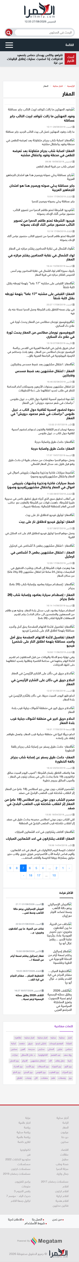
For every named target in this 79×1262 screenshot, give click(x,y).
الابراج (24, 1060)
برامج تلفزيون (22, 1181)
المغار (65, 1127)
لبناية (13, 1043)
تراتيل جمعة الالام (20, 1201)
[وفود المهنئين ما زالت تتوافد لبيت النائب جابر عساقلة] (41, 111)
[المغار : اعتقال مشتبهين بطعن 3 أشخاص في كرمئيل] (42, 547)
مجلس (69, 1049)
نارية (70, 1060)
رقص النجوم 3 (22, 1191)
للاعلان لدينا (15, 1219)
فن (28, 1154)
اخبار (70, 1037)
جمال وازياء (62, 1174)
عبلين (59, 1049)
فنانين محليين (60, 1205)
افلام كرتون (61, 1191)
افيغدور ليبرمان (56, 1043)
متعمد (22, 1043)
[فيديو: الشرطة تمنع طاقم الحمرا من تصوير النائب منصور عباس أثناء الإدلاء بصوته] (40, 213)
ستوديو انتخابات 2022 (17, 1159)
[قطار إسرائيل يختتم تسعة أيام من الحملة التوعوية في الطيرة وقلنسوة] (59, 957)
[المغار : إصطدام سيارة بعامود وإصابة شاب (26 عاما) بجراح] (40, 587)
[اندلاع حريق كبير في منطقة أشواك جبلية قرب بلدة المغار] (40, 711)
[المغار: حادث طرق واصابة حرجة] (55, 443)
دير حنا (64, 1137)
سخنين (14, 1049)
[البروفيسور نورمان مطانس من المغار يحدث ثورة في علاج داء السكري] (40, 325)
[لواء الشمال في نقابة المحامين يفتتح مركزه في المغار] (42, 250)
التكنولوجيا (43, 1054)
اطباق (19, 1077)
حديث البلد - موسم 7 (18, 1196)
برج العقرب (54, 1072)
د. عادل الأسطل (28, 1054)
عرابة (27, 1118)
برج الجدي (28, 1072)
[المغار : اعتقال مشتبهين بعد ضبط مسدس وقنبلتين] (43, 366)
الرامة (65, 1123)
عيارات (15, 1054)
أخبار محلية (62, 1118)
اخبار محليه (29, 1037)
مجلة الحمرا (62, 1169)
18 (30, 875)
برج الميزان (67, 1072)
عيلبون (64, 1132)
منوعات (26, 1186)
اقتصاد (64, 1150)
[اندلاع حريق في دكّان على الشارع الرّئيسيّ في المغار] (43, 674)
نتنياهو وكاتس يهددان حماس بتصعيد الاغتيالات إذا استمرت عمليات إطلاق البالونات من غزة (35, 59)
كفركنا (69, 1043)
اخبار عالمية (24, 1123)
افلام (65, 1186)
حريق (30, 1043)
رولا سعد (68, 1054)
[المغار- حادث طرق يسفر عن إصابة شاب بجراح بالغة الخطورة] (40, 750)
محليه (53, 1037)
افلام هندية (62, 1201)
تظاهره (18, 1037)
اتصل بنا (37, 1219)
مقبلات (44, 1077)
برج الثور (68, 1066)
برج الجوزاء (56, 1066)
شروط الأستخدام (35, 1223)
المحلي (51, 1049)
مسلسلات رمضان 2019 (16, 1174)
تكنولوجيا (25, 1150)
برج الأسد (30, 1066)
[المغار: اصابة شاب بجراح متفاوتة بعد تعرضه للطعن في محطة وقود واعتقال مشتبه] (40, 143)
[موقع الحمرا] (39, 11)
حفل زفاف (59, 1060)
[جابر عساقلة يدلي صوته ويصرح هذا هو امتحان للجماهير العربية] (40, 178)
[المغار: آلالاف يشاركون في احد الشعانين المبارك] (45, 833)
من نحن (57, 1219)
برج (70, 1077)
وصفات (62, 1077)
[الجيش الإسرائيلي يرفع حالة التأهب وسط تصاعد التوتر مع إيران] (59, 910)
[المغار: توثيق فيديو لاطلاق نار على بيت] (50, 516)
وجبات (28, 1077)
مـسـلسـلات (23, 1164)
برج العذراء (18, 1066)
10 (54, 875)
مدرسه (31, 1049)
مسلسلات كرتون (20, 1169)
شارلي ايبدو (41, 1043)
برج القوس (41, 1072)
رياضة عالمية (23, 1137)
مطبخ (65, 1159)
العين (23, 1049)
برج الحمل (14, 1060)
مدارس (41, 1049)
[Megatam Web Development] (39, 1241)
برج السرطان (43, 1066)
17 (38, 875)
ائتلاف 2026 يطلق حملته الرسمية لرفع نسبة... (30, 997)
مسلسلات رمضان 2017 (54, 1181)
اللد (50, 1060)
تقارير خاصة (24, 1142)
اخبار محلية (58, 86)
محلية (62, 1037)
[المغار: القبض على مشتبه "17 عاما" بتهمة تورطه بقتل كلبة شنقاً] (40, 286)
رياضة (27, 1127)
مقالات (64, 1154)
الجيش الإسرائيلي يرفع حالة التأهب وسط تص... (28, 911)
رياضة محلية (23, 1132)
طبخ (53, 1077)
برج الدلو (17, 1072)
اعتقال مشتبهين (38, 1060)
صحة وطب (62, 1164)
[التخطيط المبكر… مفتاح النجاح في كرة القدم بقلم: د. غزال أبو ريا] (59, 976)
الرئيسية (71, 86)
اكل (36, 1077)
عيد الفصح (55, 1054)
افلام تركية (62, 1196)
